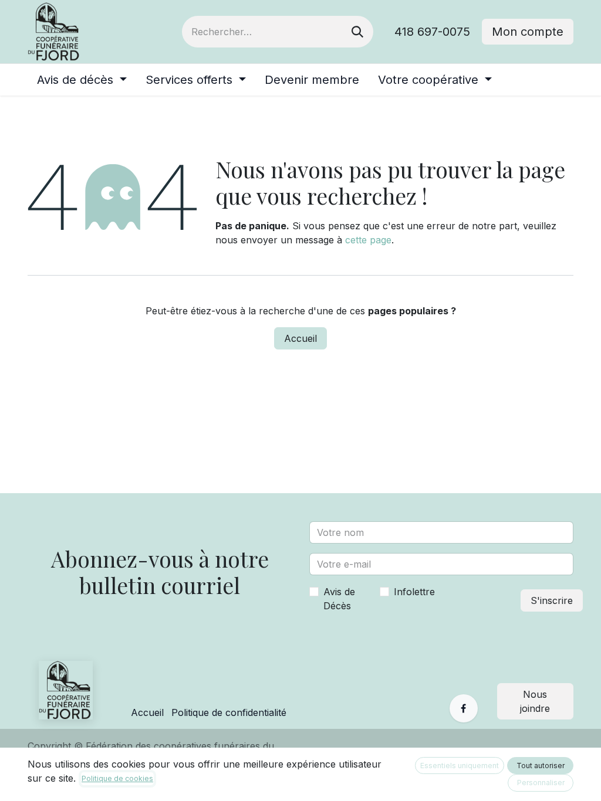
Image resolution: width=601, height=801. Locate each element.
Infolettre (414, 592)
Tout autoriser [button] (540, 765)
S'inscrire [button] (552, 600)
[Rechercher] (357, 31)
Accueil (300, 338)
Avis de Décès (339, 599)
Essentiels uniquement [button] (459, 765)
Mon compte (527, 32)
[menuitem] (82, 79)
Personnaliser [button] (541, 782)
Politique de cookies (117, 778)
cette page (368, 240)
